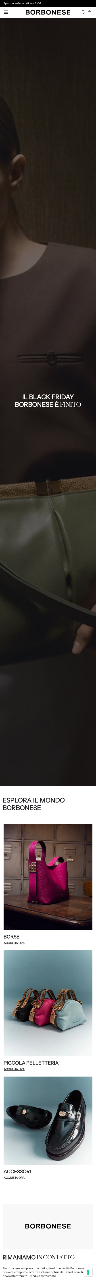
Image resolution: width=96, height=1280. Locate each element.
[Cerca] (84, 12)
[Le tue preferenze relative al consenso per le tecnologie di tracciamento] (88, 1272)
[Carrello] (90, 12)
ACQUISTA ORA (14, 943)
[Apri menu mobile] (6, 12)
